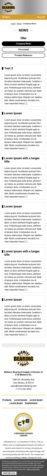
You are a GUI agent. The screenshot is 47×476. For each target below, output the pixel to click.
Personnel (23, 49)
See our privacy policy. (33, 469)
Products (6, 400)
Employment (31, 403)
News (19, 24)
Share (40, 17)
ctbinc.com (7, 445)
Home (13, 24)
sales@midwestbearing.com (24, 386)
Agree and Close (9, 473)
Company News (29, 24)
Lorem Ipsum (20, 400)
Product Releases (23, 55)
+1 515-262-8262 (23, 389)
